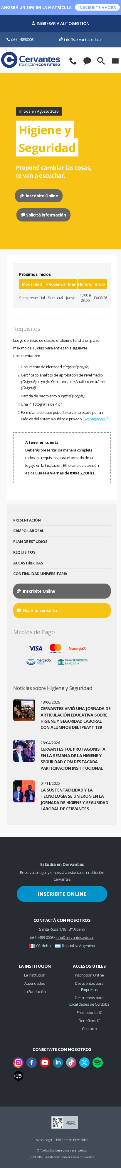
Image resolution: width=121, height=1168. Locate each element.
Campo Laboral (28, 530)
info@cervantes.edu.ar (83, 39)
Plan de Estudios (30, 541)
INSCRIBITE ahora (97, 7)
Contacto (89, 1028)
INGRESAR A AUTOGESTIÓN (63, 23)
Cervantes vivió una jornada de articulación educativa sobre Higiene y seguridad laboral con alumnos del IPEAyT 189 (75, 718)
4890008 (22, 39)
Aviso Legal (44, 1139)
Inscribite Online (41, 196)
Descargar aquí (95, 418)
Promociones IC (89, 1012)
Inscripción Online (89, 975)
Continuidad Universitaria (40, 573)
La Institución (34, 975)
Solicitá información (46, 215)
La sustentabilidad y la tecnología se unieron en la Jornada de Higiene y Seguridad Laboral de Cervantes (74, 799)
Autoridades (34, 983)
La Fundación (35, 991)
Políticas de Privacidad (72, 1139)
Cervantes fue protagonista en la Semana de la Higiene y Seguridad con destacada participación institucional (73, 758)
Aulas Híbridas (28, 563)
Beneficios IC (89, 1020)
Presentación (27, 520)
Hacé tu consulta (39, 610)
